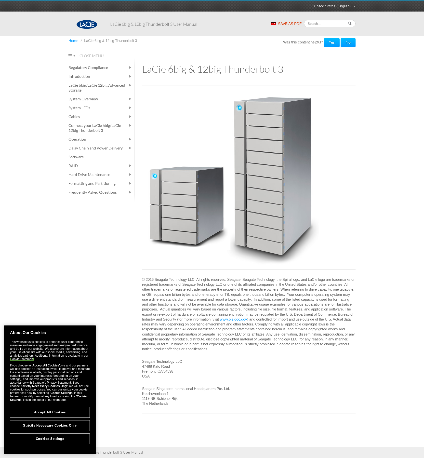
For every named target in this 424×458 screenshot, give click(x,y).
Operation (77, 139)
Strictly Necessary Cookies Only (50, 425)
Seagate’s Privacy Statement (52, 382)
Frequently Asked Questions (92, 192)
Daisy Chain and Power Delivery (95, 148)
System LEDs (79, 107)
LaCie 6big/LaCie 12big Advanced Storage (96, 87)
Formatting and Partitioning (92, 183)
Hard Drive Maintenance (89, 174)
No (348, 42)
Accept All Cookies (50, 412)
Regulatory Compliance (88, 67)
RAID (73, 165)
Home (73, 41)
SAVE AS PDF (290, 24)
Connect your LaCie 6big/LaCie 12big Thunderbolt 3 (94, 128)
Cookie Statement (22, 359)
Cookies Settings (50, 439)
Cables (74, 116)
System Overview (83, 98)
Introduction (79, 76)
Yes (332, 42)
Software (76, 156)
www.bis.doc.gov (233, 319)
